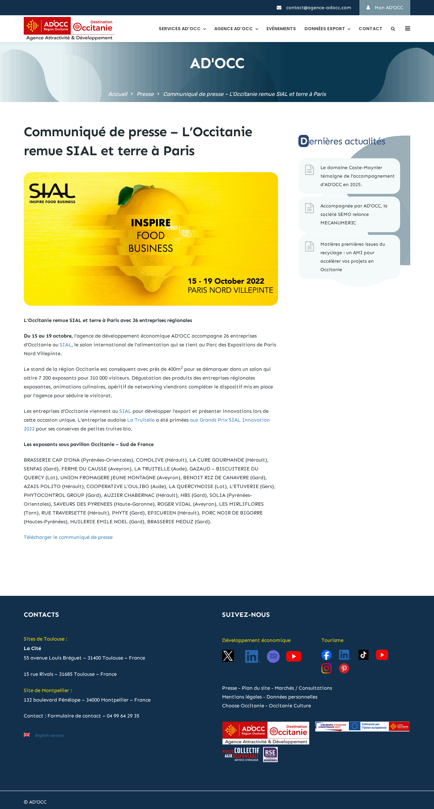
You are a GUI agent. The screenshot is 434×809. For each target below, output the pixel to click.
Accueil (117, 94)
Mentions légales (242, 697)
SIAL (66, 345)
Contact (370, 28)
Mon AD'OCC (388, 8)
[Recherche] (393, 28)
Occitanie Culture (290, 706)
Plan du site (256, 688)
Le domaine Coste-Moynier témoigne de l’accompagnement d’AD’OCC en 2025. (357, 176)
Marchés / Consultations (303, 688)
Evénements (281, 28)
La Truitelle (141, 420)
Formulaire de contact (74, 716)
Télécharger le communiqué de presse (68, 537)
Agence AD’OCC (233, 28)
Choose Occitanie (243, 706)
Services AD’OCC (180, 28)
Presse (145, 94)
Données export (324, 28)
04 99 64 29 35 (123, 716)
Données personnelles (292, 697)
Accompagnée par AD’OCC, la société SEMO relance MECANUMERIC (354, 214)
